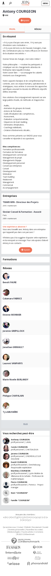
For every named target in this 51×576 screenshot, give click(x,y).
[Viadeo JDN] (38, 558)
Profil (12, 29)
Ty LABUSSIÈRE (10, 411)
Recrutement (36, 527)
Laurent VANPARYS (12, 363)
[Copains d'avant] (13, 558)
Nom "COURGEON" (19, 493)
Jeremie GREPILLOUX (13, 330)
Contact (20, 527)
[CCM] (38, 547)
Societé (45, 527)
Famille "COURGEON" (20, 500)
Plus (25, 424)
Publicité (28, 527)
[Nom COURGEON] (6, 493)
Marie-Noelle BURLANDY (15, 379)
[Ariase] (13, 563)
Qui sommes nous (9, 527)
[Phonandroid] (38, 563)
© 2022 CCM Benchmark (25, 534)
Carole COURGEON (19, 447)
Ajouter (26, 20)
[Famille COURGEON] (6, 500)
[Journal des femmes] (13, 547)
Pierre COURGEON (19, 482)
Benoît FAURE (9, 282)
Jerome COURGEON (19, 453)
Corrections (39, 532)
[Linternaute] (13, 552)
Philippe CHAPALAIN (13, 395)
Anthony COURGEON (20, 439)
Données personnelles (16, 530)
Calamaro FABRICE (12, 298)
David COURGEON (19, 462)
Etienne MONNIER (12, 314)
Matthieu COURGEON (20, 470)
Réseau (37, 29)
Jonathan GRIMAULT (13, 347)
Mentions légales (14, 532)
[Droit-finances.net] (38, 552)
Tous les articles (27, 532)
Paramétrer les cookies (34, 530)
